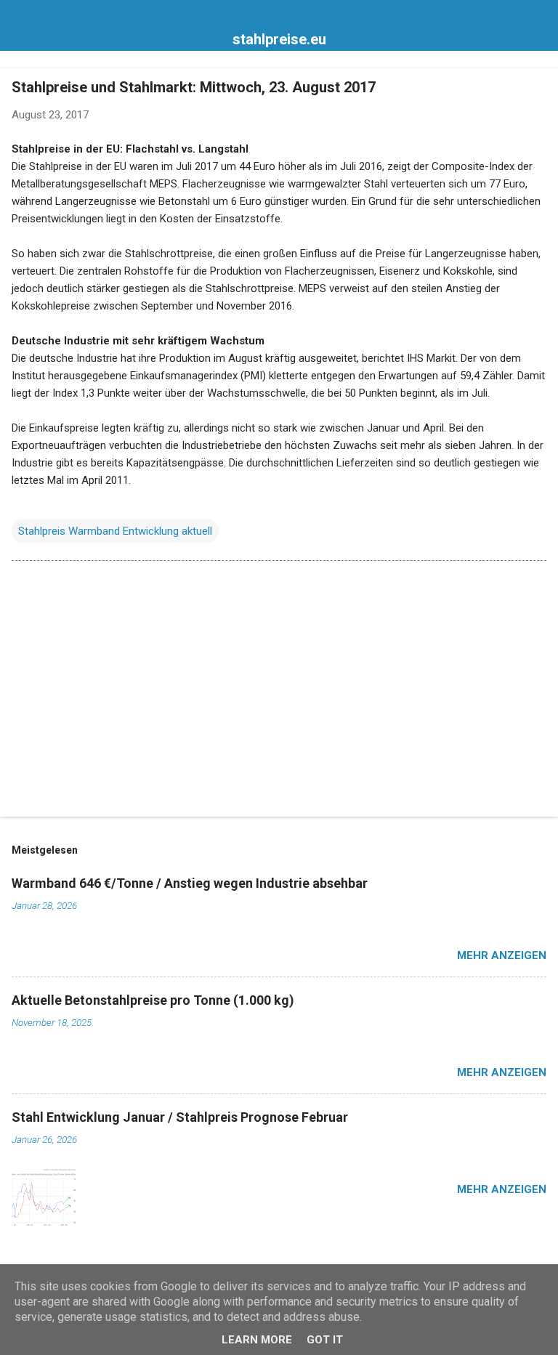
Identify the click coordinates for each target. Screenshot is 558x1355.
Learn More (257, 1339)
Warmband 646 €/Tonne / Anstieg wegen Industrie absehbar (190, 883)
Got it (325, 1339)
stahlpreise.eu (279, 39)
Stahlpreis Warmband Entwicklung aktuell (115, 531)
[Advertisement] (279, 691)
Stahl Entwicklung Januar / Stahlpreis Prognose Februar (180, 1117)
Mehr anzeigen (501, 955)
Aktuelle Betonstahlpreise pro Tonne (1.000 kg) (153, 1000)
